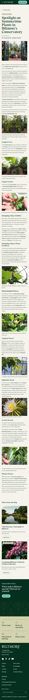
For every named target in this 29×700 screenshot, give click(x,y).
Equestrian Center (7, 685)
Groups (4, 679)
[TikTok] (9, 658)
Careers (4, 663)
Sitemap (4, 672)
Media (3, 666)
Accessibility (16, 666)
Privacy (15, 669)
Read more (6, 537)
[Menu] (2, 2)
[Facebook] (6, 658)
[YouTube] (12, 658)
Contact (4, 669)
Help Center (16, 663)
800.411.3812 (5, 654)
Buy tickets (23, 2)
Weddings (4, 676)
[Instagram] (2, 659)
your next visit (9, 113)
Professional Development (9, 682)
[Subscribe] (25, 692)
